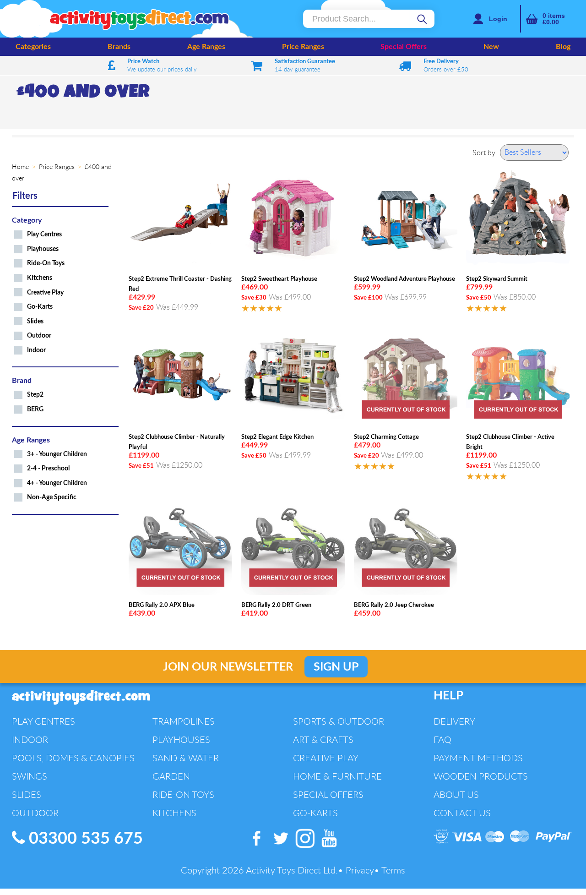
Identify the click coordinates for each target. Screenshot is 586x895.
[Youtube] (329, 848)
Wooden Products (481, 776)
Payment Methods (478, 758)
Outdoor (39, 335)
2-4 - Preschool (48, 468)
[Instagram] (305, 848)
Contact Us (462, 813)
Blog (563, 46)
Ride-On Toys (46, 263)
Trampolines (183, 721)
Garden (171, 776)
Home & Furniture (337, 776)
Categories (33, 46)
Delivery (454, 721)
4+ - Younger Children (57, 483)
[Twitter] (281, 848)
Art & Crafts (323, 739)
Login (498, 18)
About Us (456, 794)
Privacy (360, 870)
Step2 (35, 394)
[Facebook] (257, 848)
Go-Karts (40, 306)
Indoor (36, 350)
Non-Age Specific (51, 497)
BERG (35, 409)
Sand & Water (185, 758)
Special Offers (403, 46)
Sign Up (336, 667)
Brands (119, 46)
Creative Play (45, 292)
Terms (393, 870)
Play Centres (44, 234)
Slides (35, 321)
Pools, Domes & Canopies (73, 758)
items (554, 19)
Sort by (483, 152)
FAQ (442, 739)
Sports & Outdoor (338, 721)
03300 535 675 (84, 838)
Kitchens (39, 277)
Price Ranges (303, 46)
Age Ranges (206, 46)
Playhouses (43, 249)
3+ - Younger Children (57, 454)
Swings (29, 776)
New (491, 46)
